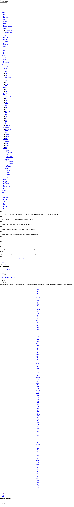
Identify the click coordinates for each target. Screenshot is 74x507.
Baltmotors (37, 314)
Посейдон (37, 483)
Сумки (4, 47)
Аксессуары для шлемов (6, 197)
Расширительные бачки (8, 129)
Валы (5, 97)
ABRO (38, 290)
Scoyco (38, 422)
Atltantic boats (38, 309)
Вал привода (8, 160)
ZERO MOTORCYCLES (38, 459)
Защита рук (4, 20)
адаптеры (7, 117)
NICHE (38, 397)
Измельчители (5, 179)
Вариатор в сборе (8, 150)
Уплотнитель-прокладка (8, 96)
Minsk (38, 386)
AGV (37, 295)
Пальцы (6, 106)
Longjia (38, 378)
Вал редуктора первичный (9, 163)
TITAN (38, 440)
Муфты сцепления (8, 170)
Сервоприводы (7, 167)
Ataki (37, 308)
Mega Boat (37, 383)
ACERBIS (37, 292)
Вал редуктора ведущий (9, 161)
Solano (38, 429)
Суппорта (6, 142)
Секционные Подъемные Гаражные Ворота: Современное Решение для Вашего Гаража (12, 258)
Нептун (38, 480)
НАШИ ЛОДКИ (38, 479)
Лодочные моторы (4, 190)
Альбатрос (37, 464)
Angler (38, 300)
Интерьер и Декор (5, 22)
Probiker (38, 410)
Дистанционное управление (8, 30)
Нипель (6, 90)
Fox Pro (38, 339)
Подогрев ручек (5, 39)
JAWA (38, 360)
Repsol (38, 417)
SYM (37, 437)
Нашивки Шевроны (6, 37)
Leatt (37, 374)
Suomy (38, 435)
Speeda (38, 431)
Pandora (38, 403)
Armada (38, 306)
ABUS (38, 291)
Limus (38, 376)
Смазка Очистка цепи (6, 62)
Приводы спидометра (8, 77)
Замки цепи (8, 174)
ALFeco (38, 296)
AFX (37, 294)
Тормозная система (5, 139)
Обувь (4, 203)
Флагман (38, 488)
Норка (38, 481)
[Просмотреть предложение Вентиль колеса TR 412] (5, 268)
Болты (6, 69)
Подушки (6, 109)
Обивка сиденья (7, 76)
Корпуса (6, 100)
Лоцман (38, 474)
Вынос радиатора (5, 17)
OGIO (38, 401)
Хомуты (6, 81)
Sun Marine (37, 434)
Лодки (3, 189)
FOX (37, 338)
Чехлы (6, 118)
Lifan (37, 375)
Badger (38, 311)
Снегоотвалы (5, 46)
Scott (37, 421)
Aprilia (38, 302)
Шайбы (6, 82)
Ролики (6, 79)
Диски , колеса (7, 89)
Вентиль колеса (4, 264)
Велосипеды (3, 54)
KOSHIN (38, 370)
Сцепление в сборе (8, 171)
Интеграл (38, 471)
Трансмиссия (5, 148)
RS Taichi (38, 419)
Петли (6, 107)
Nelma (38, 394)
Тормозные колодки (7, 145)
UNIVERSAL (38, 447)
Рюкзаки (4, 43)
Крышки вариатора (9, 152)
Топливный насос (7, 138)
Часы (4, 51)
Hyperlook (37, 354)
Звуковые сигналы (5, 21)
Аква (37, 463)
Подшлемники (5, 206)
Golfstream (37, 343)
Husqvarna (37, 353)
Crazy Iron (6, 84)
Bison (38, 317)
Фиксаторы (4, 63)
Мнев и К (37, 476)
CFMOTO (37, 325)
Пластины (6, 108)
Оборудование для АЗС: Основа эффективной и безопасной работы (9, 253)
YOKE (38, 458)
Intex (37, 357)
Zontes (38, 461)
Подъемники (5, 185)
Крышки (6, 74)
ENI (37, 331)
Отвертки (4, 184)
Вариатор (6, 149)
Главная (3, 6)
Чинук (38, 490)
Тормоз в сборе (7, 143)
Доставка (3, 7)
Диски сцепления (8, 169)
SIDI (37, 426)
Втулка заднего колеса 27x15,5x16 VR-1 (8, 277)
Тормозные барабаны (8, 144)
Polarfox (38, 408)
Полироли (4, 60)
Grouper (38, 345)
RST (37, 420)
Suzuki (38, 436)
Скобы (6, 113)
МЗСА (38, 475)
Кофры (4, 25)
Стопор (6, 114)
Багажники (4, 15)
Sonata (38, 430)
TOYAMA (37, 442)
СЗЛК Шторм (38, 486)
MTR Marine (37, 393)
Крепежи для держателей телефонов (8, 26)
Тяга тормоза (6, 147)
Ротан (38, 485)
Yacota (38, 453)
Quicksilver (37, 412)
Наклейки (4, 36)
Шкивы (7, 154)
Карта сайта (3, 9)
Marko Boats (37, 379)
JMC (37, 362)
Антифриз (4, 57)
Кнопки (6, 72)
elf (37, 330)
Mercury (38, 384)
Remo (38, 416)
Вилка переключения (9, 156)
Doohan (38, 328)
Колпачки (6, 73)
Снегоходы (3, 195)
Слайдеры (4, 45)
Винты (6, 29)
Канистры (4, 23)
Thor (37, 439)
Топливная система (5, 131)
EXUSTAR (37, 333)
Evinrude (38, 332)
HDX (37, 348)
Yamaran (38, 455)
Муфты (6, 75)
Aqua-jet (38, 303)
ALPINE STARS (38, 297)
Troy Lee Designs (38, 444)
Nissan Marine (38, 398)
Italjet (37, 358)
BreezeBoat (37, 321)
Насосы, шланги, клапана (8, 32)
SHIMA (38, 425)
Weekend (38, 451)
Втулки (6, 98)
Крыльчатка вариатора (9, 151)
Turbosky (38, 445)
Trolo (37, 443)
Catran (38, 324)
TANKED (37, 438)
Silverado (38, 427)
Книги (4, 24)
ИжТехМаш (37, 470)
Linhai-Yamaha (38, 377)
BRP (37, 322)
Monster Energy (38, 387)
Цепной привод (7, 173)
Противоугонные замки (6, 40)
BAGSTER (37, 312)
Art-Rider (38, 307)
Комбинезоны (5, 202)
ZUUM (38, 462)
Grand (38, 344)
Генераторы (3, 55)
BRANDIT (37, 320)
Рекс (37, 484)
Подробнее (1, 215)
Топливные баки (7, 136)
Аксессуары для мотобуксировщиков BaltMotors (9, 13)
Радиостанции (5, 42)
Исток (38, 472)
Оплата (3, 8)
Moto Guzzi (37, 389)
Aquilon (38, 305)
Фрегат (38, 489)
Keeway (38, 366)
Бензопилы (4, 178)
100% (38, 289)
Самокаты (3, 193)
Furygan (38, 341)
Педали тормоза (7, 141)
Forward (38, 337)
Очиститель (5, 59)
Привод (7, 165)
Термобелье (4, 207)
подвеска (9, 67)
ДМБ (37, 469)
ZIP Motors (37, 460)
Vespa (38, 449)
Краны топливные (7, 134)
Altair (37, 298)
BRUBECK (37, 323)
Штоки (6, 122)
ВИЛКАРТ (37, 468)
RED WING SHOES (37, 414)
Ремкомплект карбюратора (8, 135)
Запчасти (3, 64)
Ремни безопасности (7, 111)
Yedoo (38, 457)
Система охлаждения (6, 127)
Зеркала (4, 86)
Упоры (6, 116)
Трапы (4, 48)
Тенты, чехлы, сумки (7, 34)
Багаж (4, 14)
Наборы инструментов (6, 183)
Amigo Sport (37, 299)
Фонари (4, 50)
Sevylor (38, 424)
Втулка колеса (7, 88)
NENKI (38, 395)
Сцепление (6, 168)
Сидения (6, 33)
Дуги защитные (5, 83)
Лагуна (38, 473)
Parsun (38, 404)
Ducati (38, 329)
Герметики (4, 58)
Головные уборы (5, 199)
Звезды (7, 175)
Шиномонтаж (5, 187)
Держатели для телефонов (6, 18)
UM (37, 446)
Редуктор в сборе (8, 166)
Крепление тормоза (7, 140)
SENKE (38, 423)
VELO (38, 448)
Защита (4, 201)
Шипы (4, 53)
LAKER (38, 372)
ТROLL (38, 487)
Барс (37, 465)
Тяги (5, 115)
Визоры (4, 198)
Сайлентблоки (5, 124)
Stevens (38, 433)
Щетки (4, 188)
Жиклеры (6, 132)
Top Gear (38, 441)
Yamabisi (38, 454)
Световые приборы (5, 44)
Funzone (38, 340)
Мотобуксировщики (4, 191)
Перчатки (4, 205)
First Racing (37, 334)
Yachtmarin (37, 452)
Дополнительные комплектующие (9, 31)
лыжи (7, 66)
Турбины (6, 80)
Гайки (6, 71)
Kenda (38, 367)
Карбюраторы (7, 133)
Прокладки (4, 94)
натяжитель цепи (10, 176)
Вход (2, 4)
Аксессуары (3, 12)
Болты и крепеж (7, 41)
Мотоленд (37, 478)
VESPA (6, 85)
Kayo (37, 365)
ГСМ (2, 56)
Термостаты (6, 130)
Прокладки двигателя (8, 95)
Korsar (38, 369)
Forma (38, 336)
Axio (37, 310)
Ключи (4, 180)
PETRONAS (37, 406)
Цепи (7, 177)
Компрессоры (5, 181)
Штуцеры (6, 123)
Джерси (4, 200)
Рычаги (6, 112)
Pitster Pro (38, 407)
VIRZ (38, 450)
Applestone (37, 301)
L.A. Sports (37, 371)
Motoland (38, 392)
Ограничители (7, 104)
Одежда (4, 204)
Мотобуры (4, 182)
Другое (4, 19)
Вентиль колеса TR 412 (6, 269)
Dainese (38, 327)
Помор (38, 482)
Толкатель (7, 172)
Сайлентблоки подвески (8, 126)
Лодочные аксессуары (6, 28)
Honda (38, 352)
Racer (38, 413)
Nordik (38, 399)
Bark (37, 315)
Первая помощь (5, 38)
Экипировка (3, 196)
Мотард (38, 477)
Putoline (38, 411)
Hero (37, 349)
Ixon (37, 359)
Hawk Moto (37, 347)
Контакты (3, 496)
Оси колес (6, 91)
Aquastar (38, 304)
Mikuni (38, 385)
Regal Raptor (37, 415)
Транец (6, 35)
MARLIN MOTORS (37, 380)
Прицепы (3, 192)
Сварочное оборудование (6, 186)
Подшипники (5, 93)
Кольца (6, 99)
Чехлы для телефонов (6, 52)
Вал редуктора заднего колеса (10, 162)
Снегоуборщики (4, 194)
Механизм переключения (9, 157)
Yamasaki (38, 456)
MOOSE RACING (37, 388)
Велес (38, 467)
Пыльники (6, 78)
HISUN (38, 350)
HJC (37, 351)
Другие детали (5, 68)
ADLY (38, 293)
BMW (38, 318)
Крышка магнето (7, 159)
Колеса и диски (5, 87)
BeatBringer (37, 316)
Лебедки (4, 27)
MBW (38, 381)
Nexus (38, 396)
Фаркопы (4, 49)
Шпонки (6, 120)
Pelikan (38, 405)
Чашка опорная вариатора (9, 153)
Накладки (6, 102)
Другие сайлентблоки (8, 125)
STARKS (38, 432)
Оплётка (6, 105)
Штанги (6, 121)
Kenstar (38, 368)
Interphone (37, 356)
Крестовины (6, 158)
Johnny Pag (37, 363)
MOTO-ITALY (38, 390)
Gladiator (38, 342)
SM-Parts (38, 428)
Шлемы (4, 208)
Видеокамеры (5, 16)
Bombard (38, 319)
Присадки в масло (5, 61)
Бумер (38, 466)
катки (5, 65)
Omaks (38, 402)
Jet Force (38, 361)
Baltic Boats (37, 313)
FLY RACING (38, 335)
